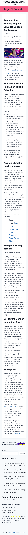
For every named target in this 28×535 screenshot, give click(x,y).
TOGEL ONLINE (7, 17)
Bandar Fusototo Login (9, 510)
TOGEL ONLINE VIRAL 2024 (16, 532)
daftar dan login (16, 516)
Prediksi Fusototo (7, 512)
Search (4, 450)
